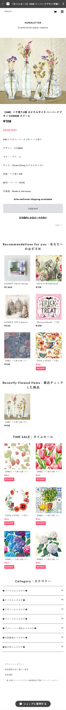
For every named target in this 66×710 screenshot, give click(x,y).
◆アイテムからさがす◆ (14, 590)
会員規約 (9, 675)
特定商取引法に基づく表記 (17, 669)
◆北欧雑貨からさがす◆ (14, 637)
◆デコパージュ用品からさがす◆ (19, 628)
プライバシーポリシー (15, 664)
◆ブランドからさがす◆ (14, 619)
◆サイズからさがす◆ (13, 600)
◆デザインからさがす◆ (14, 609)
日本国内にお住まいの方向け (33, 217)
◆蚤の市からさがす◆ (13, 647)
